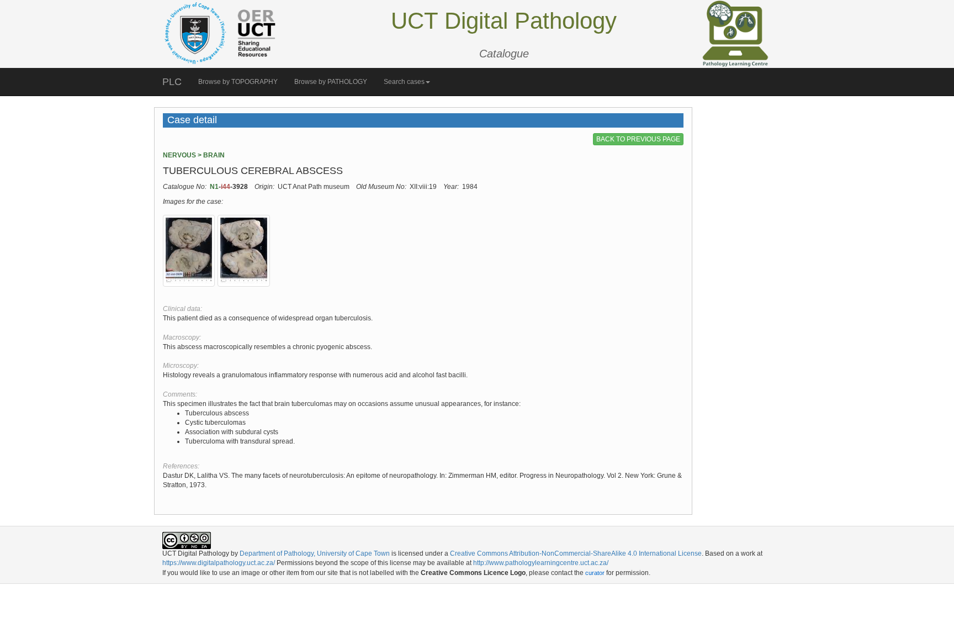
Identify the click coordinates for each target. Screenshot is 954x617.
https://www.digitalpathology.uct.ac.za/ (218, 563)
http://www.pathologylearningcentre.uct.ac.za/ (540, 563)
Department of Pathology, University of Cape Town (315, 553)
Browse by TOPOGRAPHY (238, 82)
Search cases (404, 82)
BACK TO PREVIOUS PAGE (638, 139)
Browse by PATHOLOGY (330, 82)
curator (595, 572)
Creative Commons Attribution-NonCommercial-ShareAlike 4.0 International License (576, 553)
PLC (172, 81)
